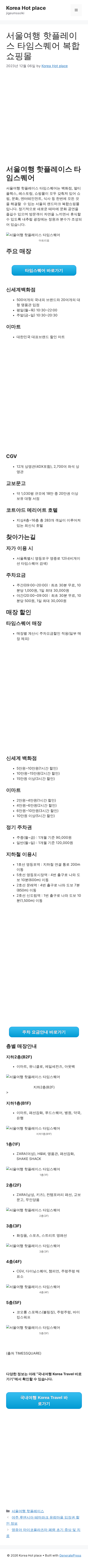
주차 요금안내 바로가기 (44, 1032)
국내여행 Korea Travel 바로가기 (44, 1400)
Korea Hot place (26, 8)
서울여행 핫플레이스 (28, 1511)
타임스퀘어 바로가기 (44, 270)
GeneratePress (70, 1555)
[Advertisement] (44, 119)
